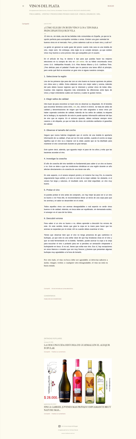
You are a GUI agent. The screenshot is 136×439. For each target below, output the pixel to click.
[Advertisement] (78, 319)
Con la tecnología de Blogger (69, 426)
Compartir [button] (25, 24)
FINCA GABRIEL (35, 14)
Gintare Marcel (73, 430)
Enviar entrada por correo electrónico (62, 288)
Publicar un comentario (52, 299)
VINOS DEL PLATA (44, 6)
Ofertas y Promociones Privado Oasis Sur (60, 14)
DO (74, 107)
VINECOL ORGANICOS (87, 14)
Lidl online (80, 62)
